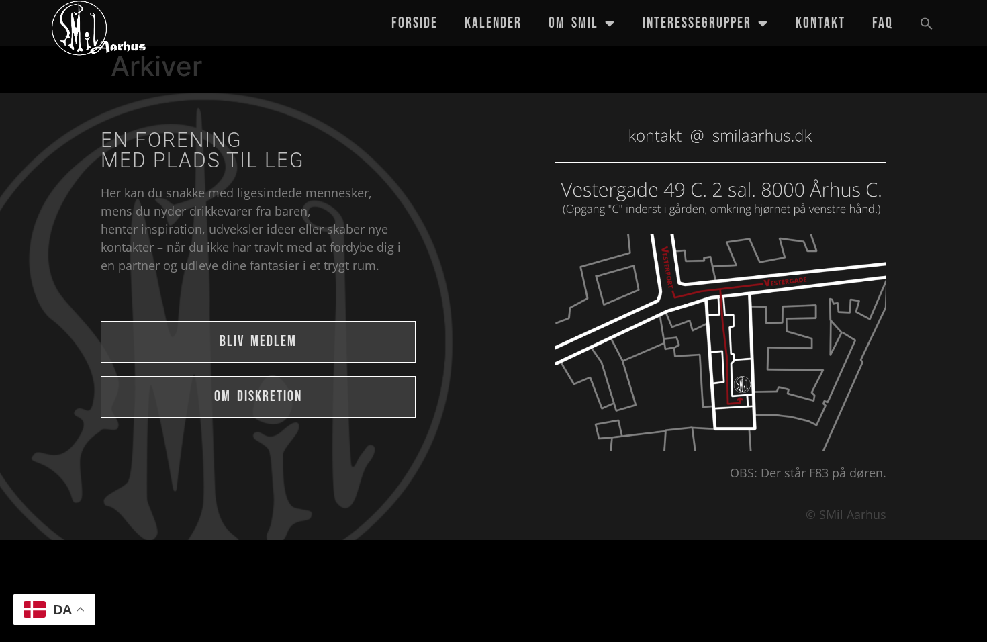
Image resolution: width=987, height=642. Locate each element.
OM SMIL (573, 23)
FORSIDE (414, 23)
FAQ (882, 23)
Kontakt (820, 23)
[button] (926, 23)
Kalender (493, 23)
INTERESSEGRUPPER (697, 23)
